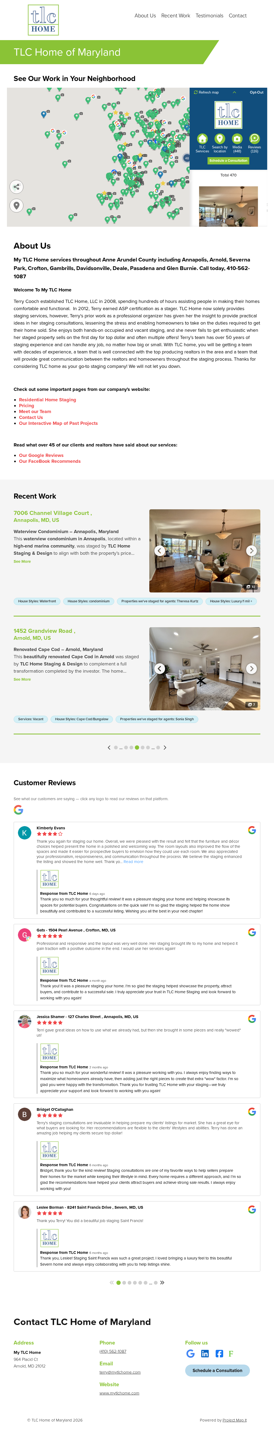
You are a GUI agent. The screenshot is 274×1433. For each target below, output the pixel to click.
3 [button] (129, 1283)
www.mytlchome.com (119, 1393)
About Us (145, 16)
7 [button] (142, 747)
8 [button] (148, 747)
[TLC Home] (43, 20)
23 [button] (156, 1283)
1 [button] (116, 747)
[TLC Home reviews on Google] (18, 810)
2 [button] (124, 1283)
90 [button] (158, 747)
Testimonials (209, 16)
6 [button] (137, 747)
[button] (109, 747)
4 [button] (126, 747)
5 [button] (131, 747)
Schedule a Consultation (217, 1372)
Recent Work (175, 16)
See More (22, 561)
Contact (238, 16)
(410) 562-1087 (113, 1351)
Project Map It (235, 1420)
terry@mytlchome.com (120, 1372)
